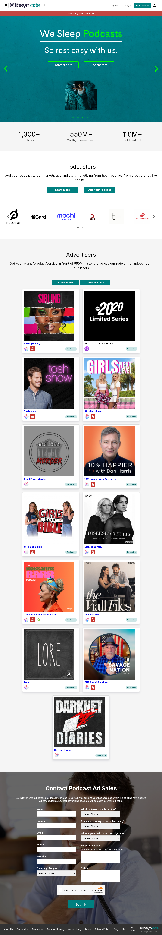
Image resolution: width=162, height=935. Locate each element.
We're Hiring (74, 929)
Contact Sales (95, 282)
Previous (6, 68)
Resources (37, 929)
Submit (81, 904)
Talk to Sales (142, 5)
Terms (88, 929)
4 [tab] (87, 117)
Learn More (62, 189)
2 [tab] (78, 117)
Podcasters (99, 64)
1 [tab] (73, 117)
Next (155, 68)
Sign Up (115, 5)
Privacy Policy (102, 929)
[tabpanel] (81, 69)
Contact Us (22, 929)
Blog (116, 929)
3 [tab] (82, 117)
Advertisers (63, 64)
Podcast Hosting (55, 929)
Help (124, 929)
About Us (8, 929)
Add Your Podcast (99, 189)
